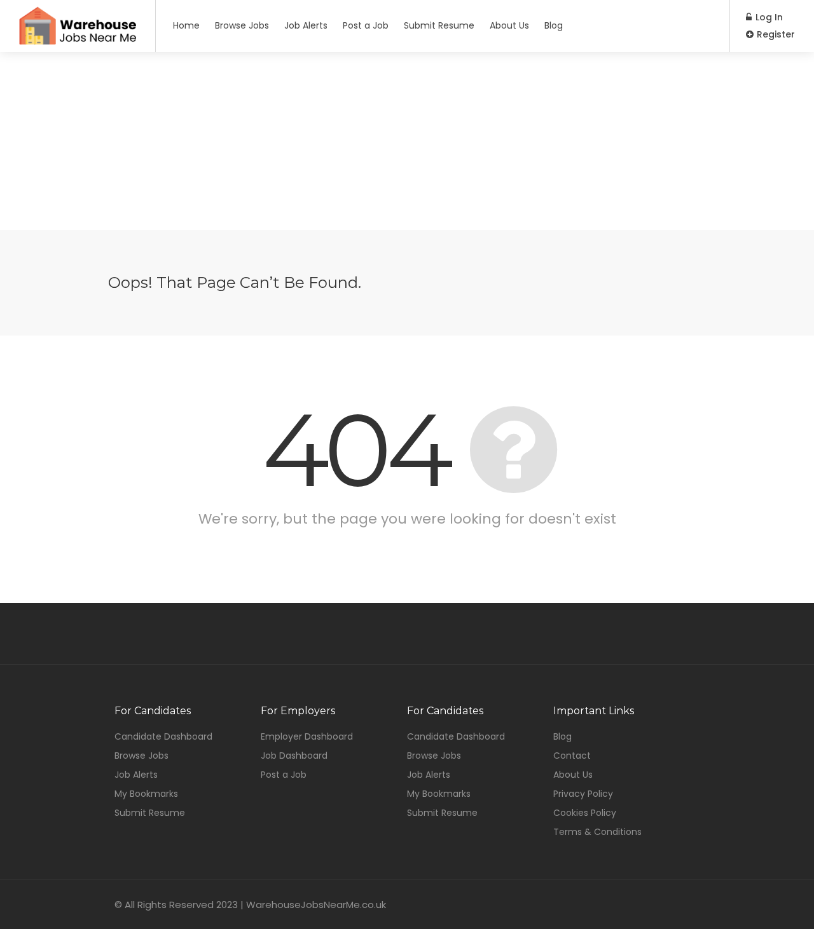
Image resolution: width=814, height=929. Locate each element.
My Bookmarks (146, 793)
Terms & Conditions (597, 831)
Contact (572, 755)
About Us (509, 25)
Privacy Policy (583, 793)
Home (186, 25)
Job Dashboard (294, 755)
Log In (768, 17)
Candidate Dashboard (163, 736)
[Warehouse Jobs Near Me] (77, 39)
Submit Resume (439, 25)
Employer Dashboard (307, 736)
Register (774, 34)
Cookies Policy (584, 812)
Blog (553, 25)
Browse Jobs (242, 25)
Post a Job (366, 25)
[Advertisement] (407, 141)
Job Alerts (306, 25)
